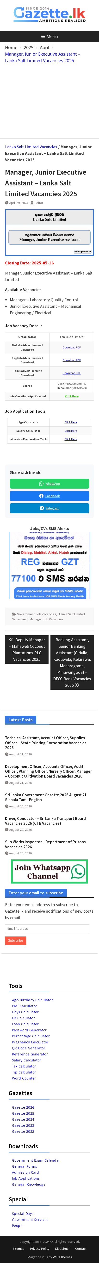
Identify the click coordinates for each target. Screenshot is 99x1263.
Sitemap (19, 1248)
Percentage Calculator (31, 1036)
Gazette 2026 (23, 1107)
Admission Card (25, 1172)
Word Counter (24, 1078)
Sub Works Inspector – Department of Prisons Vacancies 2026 (45, 844)
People (18, 1225)
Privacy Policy (40, 1248)
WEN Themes (62, 1257)
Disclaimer (62, 1248)
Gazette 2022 (23, 1131)
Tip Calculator (24, 1072)
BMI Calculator (24, 1006)
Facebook (52, 496)
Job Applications (26, 1178)
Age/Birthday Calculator (32, 1000)
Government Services (30, 1219)
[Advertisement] (49, 100)
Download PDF (72, 347)
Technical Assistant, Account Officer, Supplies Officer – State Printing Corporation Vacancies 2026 (46, 742)
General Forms (24, 1166)
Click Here (71, 422)
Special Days (23, 1213)
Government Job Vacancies (36, 614)
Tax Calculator (24, 1066)
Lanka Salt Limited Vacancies (31, 147)
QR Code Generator (28, 1048)
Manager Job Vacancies (46, 619)
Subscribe (15, 940)
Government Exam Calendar (36, 1160)
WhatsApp (52, 483)
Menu (52, 36)
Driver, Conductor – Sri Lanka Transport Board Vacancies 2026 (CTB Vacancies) (45, 821)
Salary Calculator (26, 1060)
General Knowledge (29, 1184)
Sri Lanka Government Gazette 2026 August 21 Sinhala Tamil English (46, 797)
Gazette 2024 (23, 1119)
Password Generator (29, 1030)
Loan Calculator (25, 1024)
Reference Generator (30, 1054)
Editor (39, 203)
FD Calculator (23, 1018)
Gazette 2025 (23, 1113)
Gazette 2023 (23, 1125)
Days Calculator (25, 1012)
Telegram (52, 508)
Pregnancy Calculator (30, 1042)
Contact (81, 1248)
